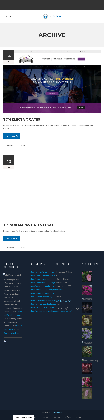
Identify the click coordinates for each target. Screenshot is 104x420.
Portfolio (67, 417)
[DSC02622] (87, 352)
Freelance (44, 417)
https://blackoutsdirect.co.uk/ (42, 307)
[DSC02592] (87, 299)
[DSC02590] (87, 382)
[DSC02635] (87, 343)
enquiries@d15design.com (70, 308)
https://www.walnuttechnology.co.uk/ (45, 282)
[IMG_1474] (87, 334)
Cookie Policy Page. (12, 333)
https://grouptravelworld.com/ (42, 293)
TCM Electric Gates (21, 119)
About (33, 417)
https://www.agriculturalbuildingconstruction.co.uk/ (51, 311)
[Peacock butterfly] (90, 360)
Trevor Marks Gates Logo (28, 225)
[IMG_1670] (87, 369)
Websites (56, 417)
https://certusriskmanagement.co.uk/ (45, 300)
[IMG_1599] (87, 308)
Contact (78, 417)
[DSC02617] (87, 394)
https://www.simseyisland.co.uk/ (43, 304)
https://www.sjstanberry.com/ (42, 272)
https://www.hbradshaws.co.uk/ (43, 275)
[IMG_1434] (87, 290)
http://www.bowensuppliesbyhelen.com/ (46, 290)
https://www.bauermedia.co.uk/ (42, 286)
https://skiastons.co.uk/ (39, 279)
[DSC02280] (87, 277)
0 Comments (10, 145)
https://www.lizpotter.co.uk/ (41, 297)
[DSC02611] (87, 321)
